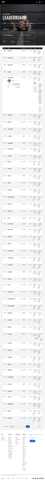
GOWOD (24, 451)
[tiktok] (43, 478)
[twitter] (35, 478)
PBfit (23, 447)
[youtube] (39, 478)
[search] (37, 2)
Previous (12, 426)
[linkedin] (41, 478)
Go (39, 426)
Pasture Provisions (24, 449)
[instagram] (37, 478)
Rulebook (2, 437)
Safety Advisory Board (11, 447)
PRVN (23, 457)
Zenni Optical (25, 446)
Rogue (24, 439)
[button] (43, 2)
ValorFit (24, 465)
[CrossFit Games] (3, 2)
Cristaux (24, 458)
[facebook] (33, 478)
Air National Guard (24, 438)
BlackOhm (24, 464)
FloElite (24, 468)
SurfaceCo (24, 452)
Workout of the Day (18, 440)
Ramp (23, 460)
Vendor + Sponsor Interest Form (10, 451)
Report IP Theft (26, 478)
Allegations (3, 439)
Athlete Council (10, 448)
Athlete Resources (10, 440)
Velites (24, 440)
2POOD (24, 443)
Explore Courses (17, 444)
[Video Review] (36, 338)
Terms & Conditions (3, 478)
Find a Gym (17, 441)
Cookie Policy (13, 478)
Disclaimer (18, 478)
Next (27, 426)
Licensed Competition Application (10, 454)
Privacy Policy (8, 478)
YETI (23, 442)
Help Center (10, 456)
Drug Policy (3, 438)
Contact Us (22, 478)
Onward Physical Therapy (24, 455)
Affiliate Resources (10, 442)
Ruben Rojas (25, 469)
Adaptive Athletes (9, 438)
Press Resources (10, 444)
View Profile (12, 80)
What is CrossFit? (17, 438)
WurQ (23, 461)
